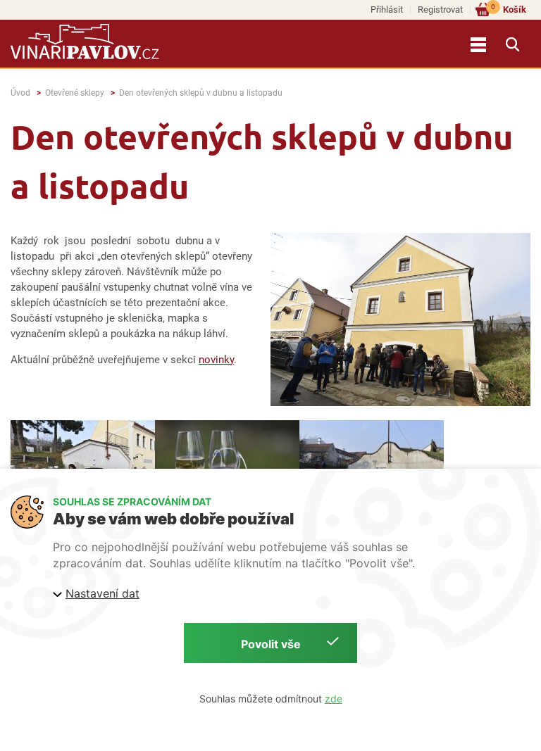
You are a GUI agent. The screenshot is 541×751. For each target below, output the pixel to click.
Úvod (20, 93)
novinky (216, 359)
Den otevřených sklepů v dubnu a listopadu (200, 93)
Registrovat (440, 9)
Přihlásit (387, 9)
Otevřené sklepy (74, 93)
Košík (508, 9)
